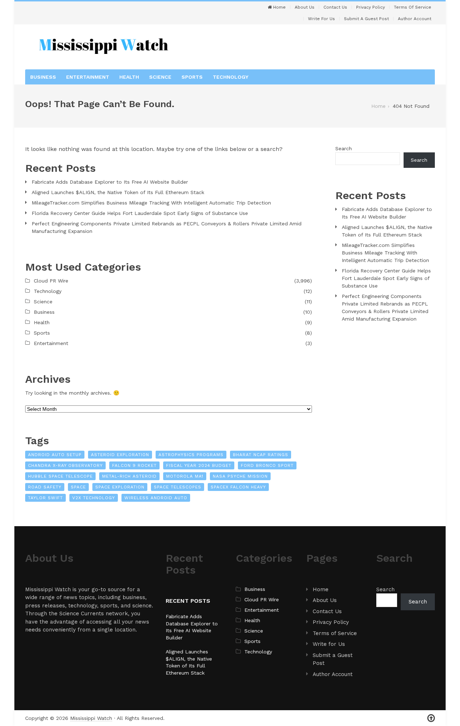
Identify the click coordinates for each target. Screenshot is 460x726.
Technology (230, 77)
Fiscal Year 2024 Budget (198, 465)
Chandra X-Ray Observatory (65, 465)
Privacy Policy (370, 7)
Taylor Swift (45, 497)
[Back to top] (431, 718)
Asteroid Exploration (120, 454)
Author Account (414, 18)
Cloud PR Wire (51, 281)
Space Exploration (119, 487)
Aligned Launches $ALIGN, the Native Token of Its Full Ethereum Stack (118, 192)
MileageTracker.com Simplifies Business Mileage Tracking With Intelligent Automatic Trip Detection (151, 203)
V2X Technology (93, 497)
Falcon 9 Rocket (134, 465)
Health (129, 77)
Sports (192, 77)
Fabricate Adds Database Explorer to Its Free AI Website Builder (110, 182)
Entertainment (87, 77)
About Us (304, 7)
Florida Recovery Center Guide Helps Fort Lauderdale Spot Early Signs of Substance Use (140, 213)
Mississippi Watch (91, 718)
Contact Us (335, 7)
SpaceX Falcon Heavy (238, 487)
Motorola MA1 (184, 476)
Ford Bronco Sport (267, 465)
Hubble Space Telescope (60, 476)
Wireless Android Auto (155, 497)
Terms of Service (412, 7)
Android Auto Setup (55, 454)
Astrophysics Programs (191, 454)
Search (343, 148)
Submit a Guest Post (366, 18)
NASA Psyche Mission (240, 476)
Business (43, 77)
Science (160, 77)
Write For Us (321, 18)
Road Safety (44, 487)
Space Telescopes (177, 487)
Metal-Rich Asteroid (129, 476)
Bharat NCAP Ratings (260, 454)
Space (78, 487)
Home (279, 7)
